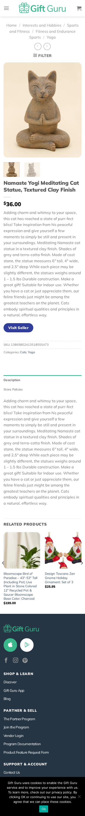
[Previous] (11, 109)
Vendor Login (13, 735)
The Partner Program (19, 719)
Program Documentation (22, 744)
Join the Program (16, 727)
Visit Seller (18, 327)
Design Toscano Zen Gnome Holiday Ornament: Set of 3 (60, 577)
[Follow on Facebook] (6, 661)
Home (11, 25)
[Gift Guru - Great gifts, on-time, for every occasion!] (42, 8)
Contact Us (12, 772)
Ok (44, 809)
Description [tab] (12, 380)
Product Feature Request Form (26, 752)
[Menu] (6, 8)
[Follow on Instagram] (15, 661)
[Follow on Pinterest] (25, 661)
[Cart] (79, 8)
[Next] (74, 109)
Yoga (51, 37)
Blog (7, 698)
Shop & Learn (18, 673)
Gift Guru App (14, 690)
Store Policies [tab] (13, 389)
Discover (10, 682)
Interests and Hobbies (42, 25)
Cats (23, 352)
